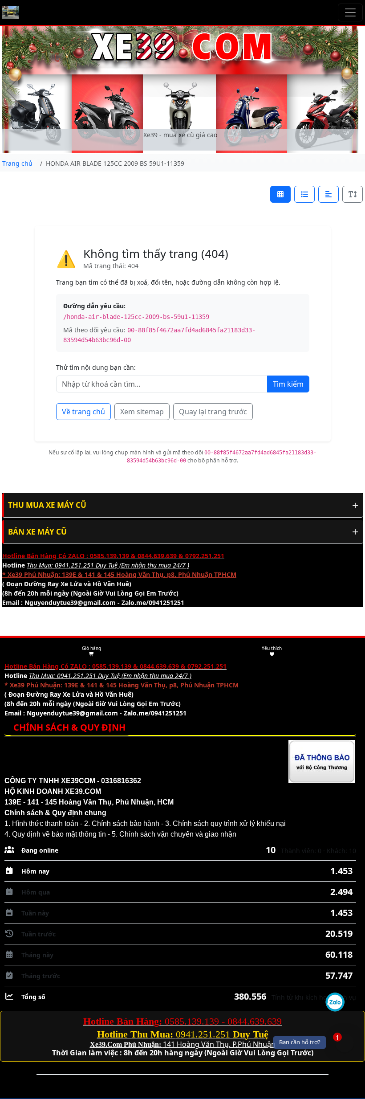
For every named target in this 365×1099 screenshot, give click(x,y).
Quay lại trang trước (213, 412)
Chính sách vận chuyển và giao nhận (177, 834)
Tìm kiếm (288, 384)
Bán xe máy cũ (37, 532)
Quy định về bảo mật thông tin (59, 834)
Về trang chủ (83, 412)
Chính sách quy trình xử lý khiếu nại (229, 823)
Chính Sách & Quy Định (69, 727)
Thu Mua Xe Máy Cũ (47, 505)
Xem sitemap (142, 412)
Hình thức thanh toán (45, 823)
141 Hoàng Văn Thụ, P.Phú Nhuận (219, 1044)
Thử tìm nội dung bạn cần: (96, 367)
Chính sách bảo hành (125, 823)
